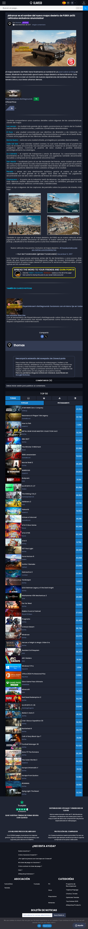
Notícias (25, 22)
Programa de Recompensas (71, 885)
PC (49, 884)
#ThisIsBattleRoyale (68, 248)
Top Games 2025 (72, 901)
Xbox (50, 890)
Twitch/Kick (8, 884)
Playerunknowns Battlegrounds (18, 99)
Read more (47, 926)
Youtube (37, 884)
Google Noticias (23, 375)
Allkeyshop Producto (73, 905)
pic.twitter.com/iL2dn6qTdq (44, 250)
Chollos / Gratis (71, 894)
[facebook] (42, 336)
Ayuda (80, 925)
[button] (83, 2)
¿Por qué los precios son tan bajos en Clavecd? (35, 859)
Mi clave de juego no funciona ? (29, 862)
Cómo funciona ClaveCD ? (27, 855)
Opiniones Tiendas (72, 897)
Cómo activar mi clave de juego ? (30, 866)
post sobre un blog (67, 72)
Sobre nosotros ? (24, 851)
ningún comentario (39, 25)
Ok (39, 926)
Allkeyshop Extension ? (26, 874)
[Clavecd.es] (36, 2)
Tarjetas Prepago (72, 890)
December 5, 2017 (64, 254)
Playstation (52, 896)
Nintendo (51, 903)
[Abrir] (4, 2)
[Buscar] (85, 8)
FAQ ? (20, 870)
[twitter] (46, 336)
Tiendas (7, 888)
